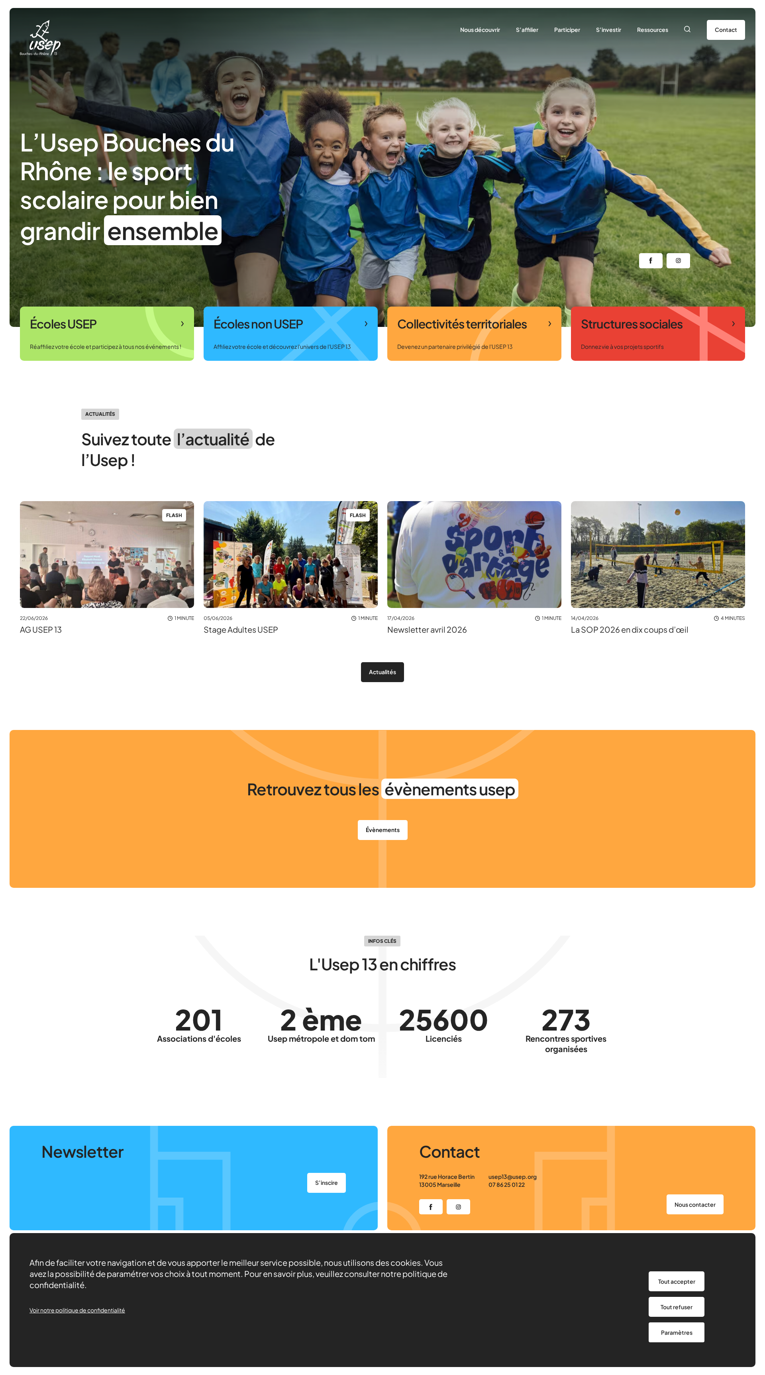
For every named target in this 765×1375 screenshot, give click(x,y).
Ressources (652, 29)
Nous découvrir (480, 29)
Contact (726, 29)
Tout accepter (676, 1281)
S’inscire (326, 1182)
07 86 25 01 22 (506, 1184)
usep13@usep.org (512, 1176)
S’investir (608, 29)
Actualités (382, 671)
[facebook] (651, 260)
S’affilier (527, 29)
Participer (567, 29)
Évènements (383, 829)
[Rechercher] (687, 30)
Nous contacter (695, 1204)
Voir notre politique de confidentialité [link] (77, 1310)
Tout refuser (676, 1306)
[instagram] (678, 260)
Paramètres (676, 1332)
